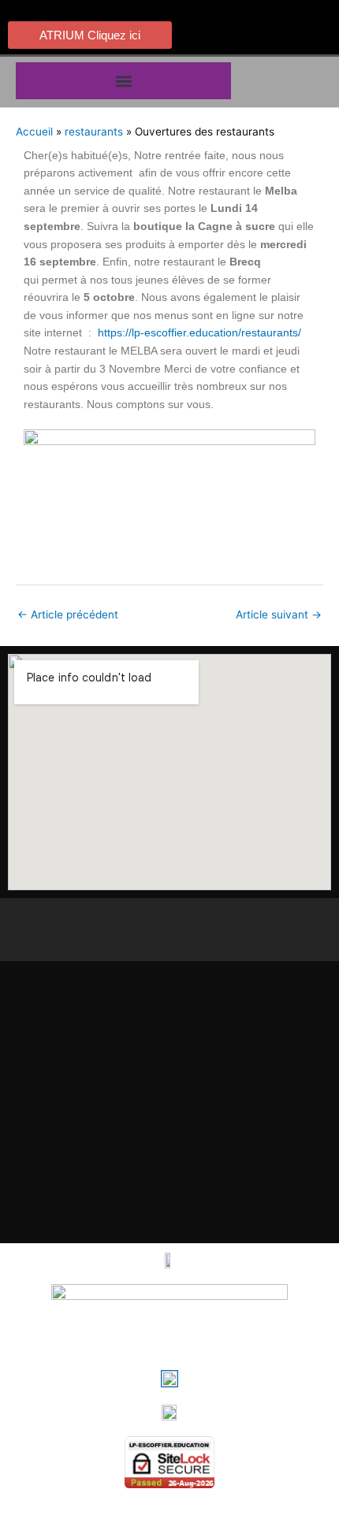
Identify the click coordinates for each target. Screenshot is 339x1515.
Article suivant (279, 614)
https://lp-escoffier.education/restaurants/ (199, 333)
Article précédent (67, 614)
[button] (123, 81)
